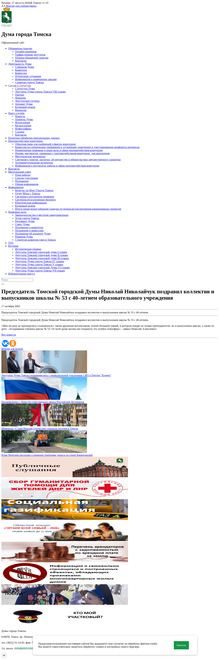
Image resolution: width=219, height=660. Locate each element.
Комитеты (21, 70)
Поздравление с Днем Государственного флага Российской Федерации (42, 401)
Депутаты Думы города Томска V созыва (39, 264)
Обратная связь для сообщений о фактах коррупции (45, 144)
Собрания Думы (24, 66)
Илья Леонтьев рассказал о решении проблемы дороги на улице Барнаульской (47, 455)
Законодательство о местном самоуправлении (41, 215)
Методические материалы (30, 156)
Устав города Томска (27, 218)
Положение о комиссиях (29, 230)
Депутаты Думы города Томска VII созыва (40, 270)
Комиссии (21, 73)
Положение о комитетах (29, 227)
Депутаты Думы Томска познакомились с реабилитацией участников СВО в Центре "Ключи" (56, 375)
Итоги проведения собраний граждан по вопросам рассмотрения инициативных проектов (68, 208)
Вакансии (21, 110)
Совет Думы (22, 224)
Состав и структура (19, 85)
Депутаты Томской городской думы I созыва (41, 252)
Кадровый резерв (25, 107)
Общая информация (26, 184)
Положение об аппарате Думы (33, 233)
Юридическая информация (31, 202)
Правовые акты (17, 212)
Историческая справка (28, 249)
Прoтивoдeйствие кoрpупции (25, 141)
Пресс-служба (16, 113)
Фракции (20, 97)
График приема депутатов (30, 54)
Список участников (26, 178)
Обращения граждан (20, 48)
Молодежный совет (19, 171)
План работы (22, 174)
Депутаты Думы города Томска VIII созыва (40, 91)
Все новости (8, 334)
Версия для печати (12, 348)
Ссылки (19, 131)
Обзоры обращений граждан (31, 57)
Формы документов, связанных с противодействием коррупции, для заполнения (62, 153)
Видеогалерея (23, 125)
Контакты (21, 60)
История (13, 245)
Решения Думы (24, 236)
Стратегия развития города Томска (35, 239)
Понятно (181, 645)
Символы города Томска (29, 82)
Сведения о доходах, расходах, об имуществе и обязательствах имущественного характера (68, 159)
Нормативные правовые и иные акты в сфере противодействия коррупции (59, 150)
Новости (20, 116)
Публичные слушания (28, 76)
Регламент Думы (25, 221)
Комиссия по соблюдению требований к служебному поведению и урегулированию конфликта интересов (77, 147)
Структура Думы (25, 88)
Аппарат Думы (24, 104)
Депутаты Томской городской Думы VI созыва (42, 267)
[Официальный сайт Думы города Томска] (6, 25)
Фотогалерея (22, 122)
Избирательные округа (21, 273)
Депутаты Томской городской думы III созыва (42, 258)
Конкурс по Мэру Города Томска (34, 190)
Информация (15, 187)
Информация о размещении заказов (36, 79)
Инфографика (23, 128)
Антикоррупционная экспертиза (34, 162)
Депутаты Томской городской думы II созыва (41, 255)
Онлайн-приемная (25, 51)
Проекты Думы (24, 119)
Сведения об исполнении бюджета (35, 199)
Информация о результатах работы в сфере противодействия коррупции (57, 165)
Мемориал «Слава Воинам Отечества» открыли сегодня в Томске (39, 428)
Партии (19, 94)
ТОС (11, 242)
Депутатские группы (27, 100)
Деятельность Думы (19, 63)
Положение (22, 181)
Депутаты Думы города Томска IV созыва (39, 261)
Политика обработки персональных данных (34, 137)
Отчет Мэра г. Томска (27, 193)
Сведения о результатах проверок (34, 196)
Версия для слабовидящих (21, 5)
